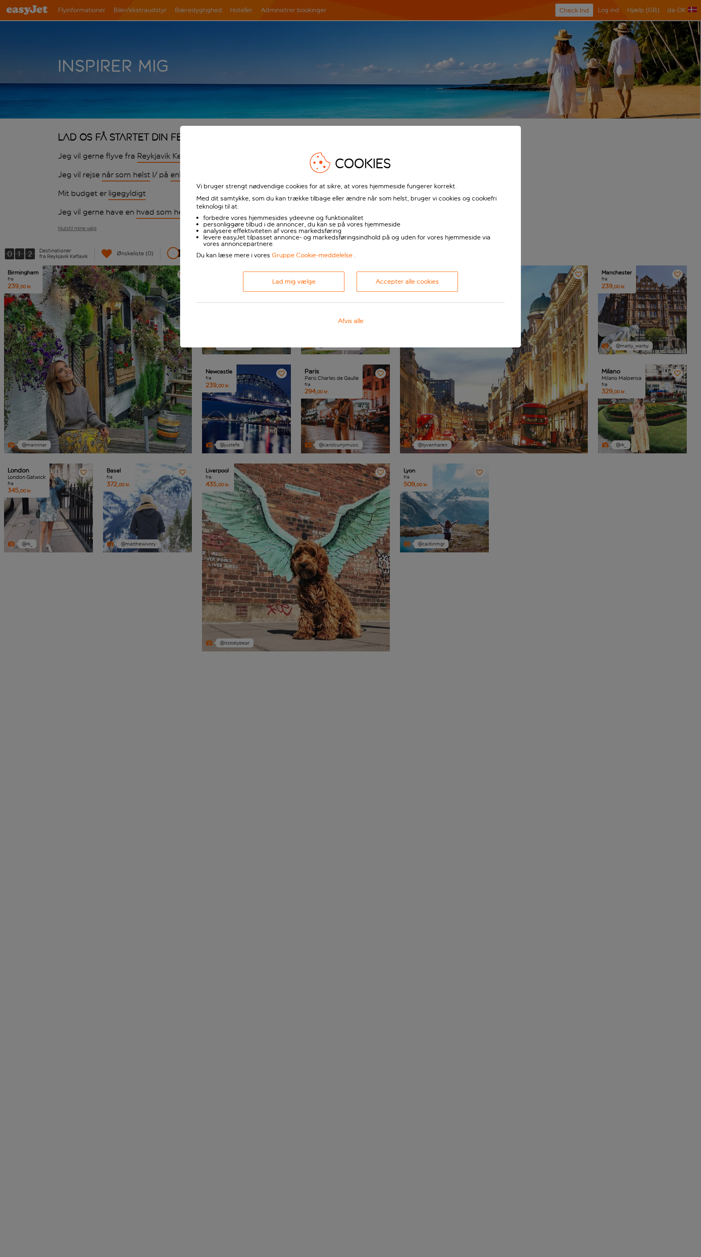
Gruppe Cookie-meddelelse (312, 255)
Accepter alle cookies (407, 281)
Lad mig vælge (294, 281)
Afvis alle (350, 321)
